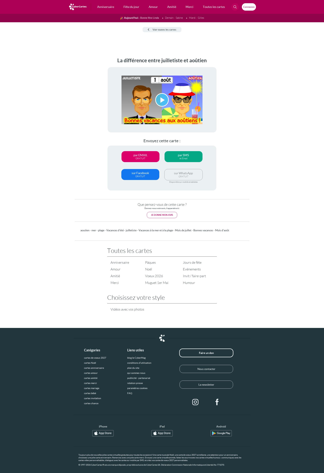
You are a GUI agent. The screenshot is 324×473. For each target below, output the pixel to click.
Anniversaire (120, 262)
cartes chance (91, 403)
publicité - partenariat (138, 378)
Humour (189, 283)
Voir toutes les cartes (164, 29)
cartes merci (90, 383)
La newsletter (206, 384)
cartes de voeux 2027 (95, 357)
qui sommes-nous (136, 373)
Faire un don (206, 352)
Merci (115, 283)
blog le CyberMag (136, 357)
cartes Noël (90, 362)
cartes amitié (90, 378)
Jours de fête (192, 262)
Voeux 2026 (154, 276)
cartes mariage (91, 388)
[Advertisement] (28, 108)
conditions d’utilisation (139, 362)
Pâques (150, 262)
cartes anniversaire (94, 368)
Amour (115, 269)
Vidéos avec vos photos (127, 309)
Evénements (192, 269)
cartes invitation (92, 398)
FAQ (129, 393)
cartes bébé (90, 393)
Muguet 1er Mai (156, 283)
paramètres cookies (137, 388)
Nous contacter (206, 368)
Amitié (115, 276)
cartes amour (91, 373)
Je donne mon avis (162, 215)
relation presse (135, 383)
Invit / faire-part (194, 276)
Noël (148, 269)
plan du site (133, 368)
